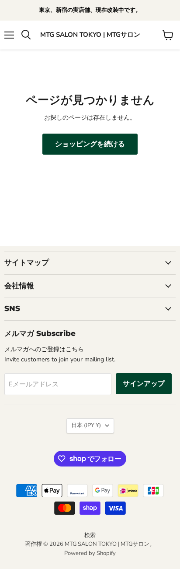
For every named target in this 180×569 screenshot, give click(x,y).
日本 (86, 425)
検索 (90, 535)
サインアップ (144, 384)
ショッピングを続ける (90, 144)
